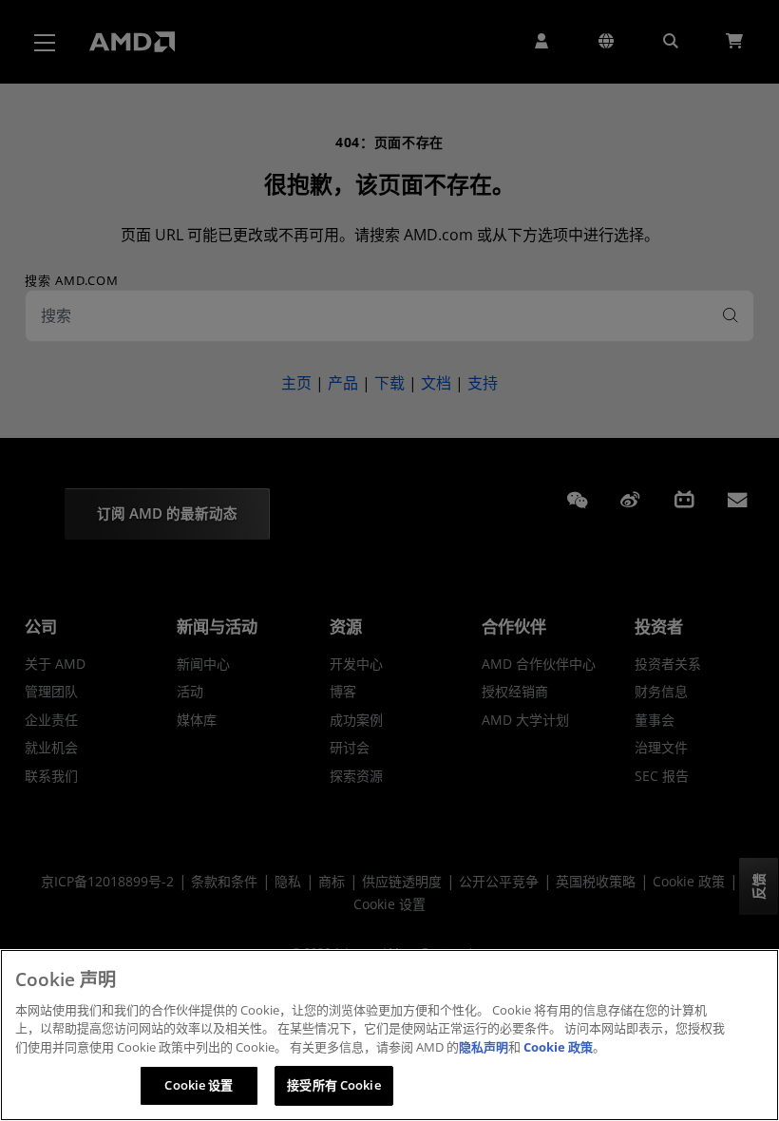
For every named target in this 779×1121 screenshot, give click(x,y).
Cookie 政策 (558, 1046)
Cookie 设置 (198, 1084)
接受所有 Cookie (333, 1084)
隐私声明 (483, 1046)
